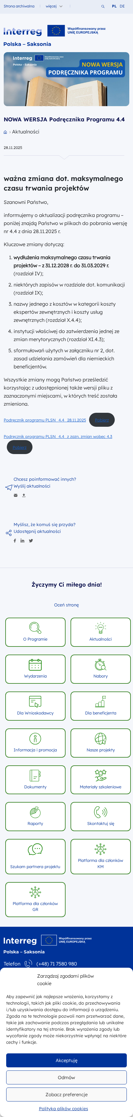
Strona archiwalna (19, 6)
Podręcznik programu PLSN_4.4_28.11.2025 (45, 419)
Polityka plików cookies (63, 1108)
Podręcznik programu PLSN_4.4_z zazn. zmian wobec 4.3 (58, 436)
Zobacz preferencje (66, 1094)
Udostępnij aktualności (37, 531)
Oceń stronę (66, 605)
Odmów (66, 1077)
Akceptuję (66, 1060)
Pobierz (102, 419)
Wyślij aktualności (32, 486)
